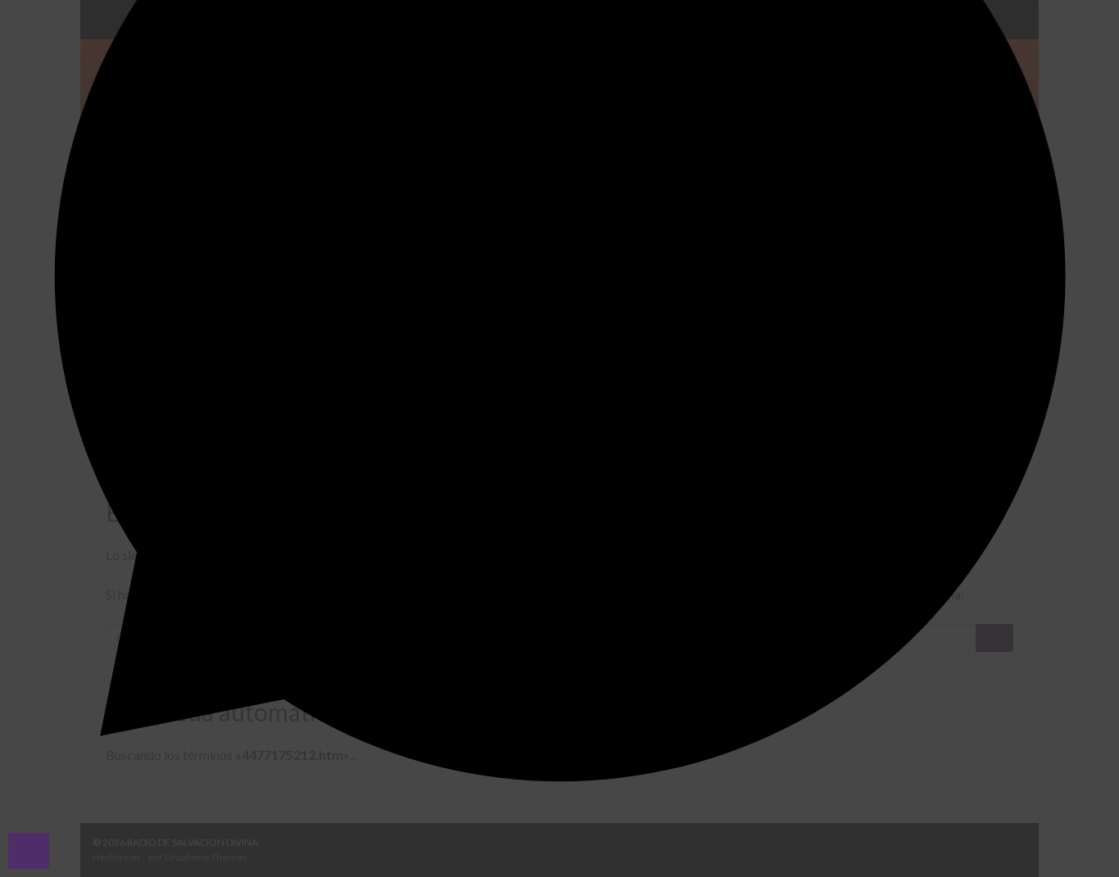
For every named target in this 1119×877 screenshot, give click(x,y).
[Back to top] (1082, 840)
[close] (28, 851)
